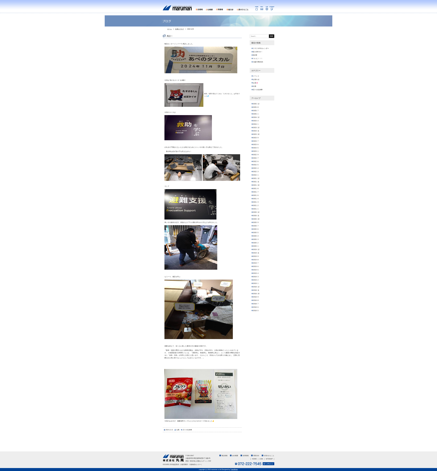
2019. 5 (255, 270)
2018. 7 (255, 304)
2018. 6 (255, 307)
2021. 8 (255, 188)
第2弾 (255, 55)
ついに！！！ (258, 58)
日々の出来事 (187, 430)
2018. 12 (256, 287)
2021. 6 (255, 195)
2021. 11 (256, 182)
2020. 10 (256, 219)
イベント (256, 76)
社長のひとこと (269, 455)
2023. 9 (255, 138)
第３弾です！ (258, 52)
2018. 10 (256, 293)
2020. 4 (255, 236)
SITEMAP (269, 459)
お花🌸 (255, 83)
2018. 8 (255, 300)
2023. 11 (256, 131)
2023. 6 (255, 144)
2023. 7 (255, 141)
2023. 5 (255, 148)
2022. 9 (255, 154)
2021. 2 (255, 205)
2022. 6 (255, 161)
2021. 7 (255, 192)
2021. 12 (256, 178)
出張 (254, 86)
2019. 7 (255, 263)
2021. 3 (255, 202)
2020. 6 (255, 229)
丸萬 (177, 430)
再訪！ (170, 36)
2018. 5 (255, 310)
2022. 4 (255, 168)
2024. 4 (255, 121)
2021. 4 (255, 199)
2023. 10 (256, 134)
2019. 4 (255, 273)
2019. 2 (255, 280)
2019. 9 (255, 256)
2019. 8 (255, 260)
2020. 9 (255, 222)
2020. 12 (256, 212)
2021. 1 (255, 209)
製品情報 (224, 455)
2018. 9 (255, 297)
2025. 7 (255, 110)
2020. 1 (255, 246)
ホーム (169, 29)
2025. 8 (255, 107)
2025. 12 (256, 104)
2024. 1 (255, 124)
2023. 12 (256, 127)
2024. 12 (256, 117)
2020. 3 (255, 239)
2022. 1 (255, 175)
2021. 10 (256, 185)
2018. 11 (256, 290)
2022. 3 (255, 171)
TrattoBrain (234, 469)
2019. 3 (255, 277)
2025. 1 (255, 114)
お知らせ (256, 79)
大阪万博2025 (258, 62)
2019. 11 (256, 253)
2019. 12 (256, 249)
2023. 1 (255, 151)
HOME (254, 459)
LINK (261, 459)
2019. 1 (255, 283)
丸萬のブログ (179, 29)
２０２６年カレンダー (261, 48)
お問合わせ (269, 464)
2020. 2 (255, 243)
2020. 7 (255, 226)
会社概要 (235, 455)
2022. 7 (255, 158)
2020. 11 (256, 215)
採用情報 (246, 455)
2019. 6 (255, 266)
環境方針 (256, 455)
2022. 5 (255, 165)
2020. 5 (255, 232)
